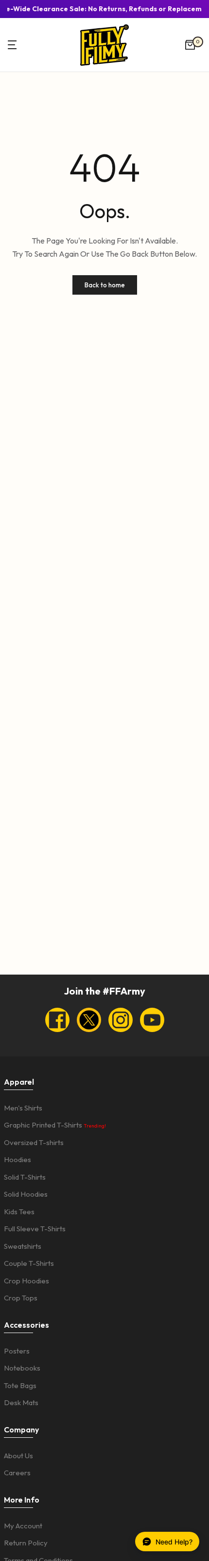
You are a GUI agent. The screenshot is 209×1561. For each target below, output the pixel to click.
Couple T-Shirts (29, 1263)
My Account (23, 1525)
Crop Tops (20, 1297)
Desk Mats (21, 1402)
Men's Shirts (23, 1107)
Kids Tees (19, 1211)
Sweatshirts (22, 1246)
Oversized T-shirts (34, 1142)
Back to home (105, 285)
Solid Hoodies (26, 1194)
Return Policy (26, 1542)
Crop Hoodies (26, 1280)
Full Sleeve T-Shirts (35, 1228)
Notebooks (22, 1368)
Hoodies (17, 1159)
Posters (17, 1350)
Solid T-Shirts (25, 1177)
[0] (190, 45)
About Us (18, 1455)
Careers (17, 1472)
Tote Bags (20, 1385)
